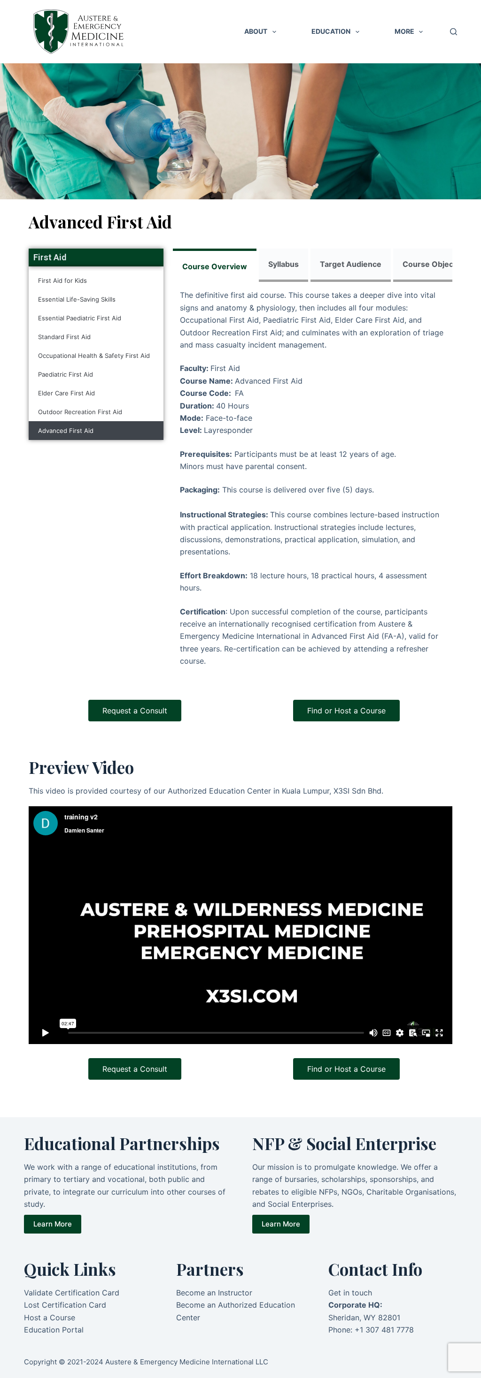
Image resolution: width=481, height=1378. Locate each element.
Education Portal (54, 1329)
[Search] (453, 31)
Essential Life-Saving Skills (77, 299)
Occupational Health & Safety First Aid (94, 355)
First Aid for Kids (62, 280)
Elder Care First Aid (66, 393)
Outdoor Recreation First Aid (80, 412)
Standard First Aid (64, 337)
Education (330, 31)
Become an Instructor (214, 1292)
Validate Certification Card (71, 1292)
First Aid (49, 257)
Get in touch (350, 1292)
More (404, 31)
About (255, 31)
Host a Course (49, 1317)
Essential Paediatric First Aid (79, 318)
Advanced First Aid (65, 430)
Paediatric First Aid (65, 374)
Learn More (52, 1223)
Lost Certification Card (65, 1305)
